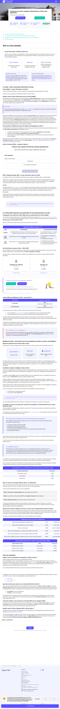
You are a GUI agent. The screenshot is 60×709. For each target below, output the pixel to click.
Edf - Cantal (9, 581)
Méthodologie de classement (25, 681)
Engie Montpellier (24, 703)
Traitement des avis (24, 679)
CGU (22, 678)
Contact (22, 674)
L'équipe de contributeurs (25, 673)
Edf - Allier (9, 578)
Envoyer (30, 627)
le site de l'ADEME (29, 109)
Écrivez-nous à (26, 686)
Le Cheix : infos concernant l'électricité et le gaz (15, 34)
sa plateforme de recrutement (15, 611)
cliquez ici (45, 630)
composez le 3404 (20, 312)
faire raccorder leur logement (34, 412)
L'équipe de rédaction (24, 672)
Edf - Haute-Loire (10, 579)
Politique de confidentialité (25, 680)
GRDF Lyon (42, 703)
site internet (32, 562)
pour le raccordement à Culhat (40, 140)
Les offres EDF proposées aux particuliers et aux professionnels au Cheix (20, 35)
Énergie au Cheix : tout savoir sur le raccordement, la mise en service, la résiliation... (22, 37)
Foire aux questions (9, 39)
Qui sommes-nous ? (24, 671)
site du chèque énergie (17, 187)
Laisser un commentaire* (7, 619)
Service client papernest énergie (26, 675)
